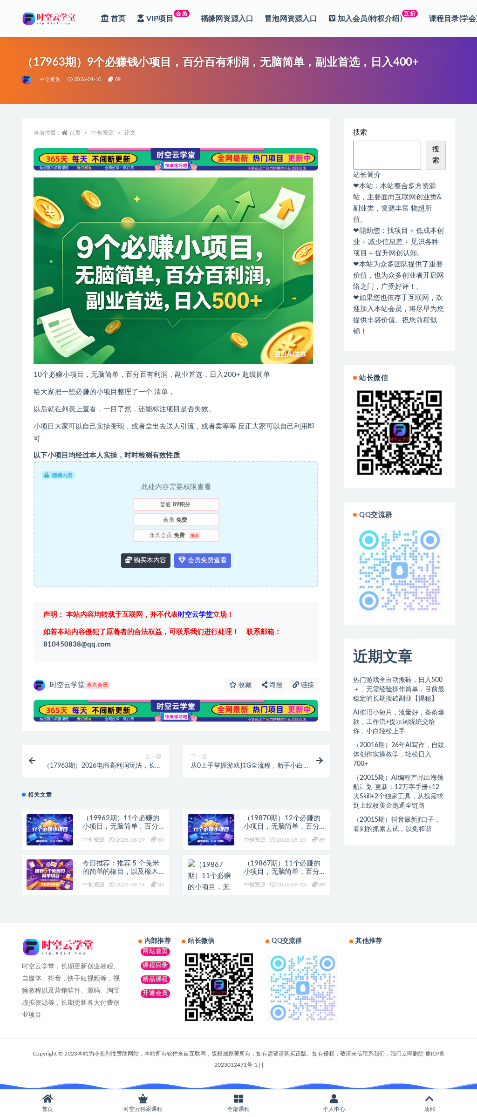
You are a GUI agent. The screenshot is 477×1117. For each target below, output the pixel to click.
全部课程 (238, 1109)
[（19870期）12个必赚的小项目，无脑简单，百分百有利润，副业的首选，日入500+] (211, 829)
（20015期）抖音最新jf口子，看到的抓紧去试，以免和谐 (397, 824)
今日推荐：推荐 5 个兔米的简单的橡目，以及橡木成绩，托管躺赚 (120, 872)
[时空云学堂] (27, 79)
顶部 (429, 1109)
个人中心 (334, 1109)
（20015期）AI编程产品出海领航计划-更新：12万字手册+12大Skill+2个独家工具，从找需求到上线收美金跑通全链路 (398, 792)
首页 (75, 133)
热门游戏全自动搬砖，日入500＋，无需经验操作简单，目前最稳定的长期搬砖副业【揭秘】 (398, 689)
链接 (306, 685)
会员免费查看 (206, 560)
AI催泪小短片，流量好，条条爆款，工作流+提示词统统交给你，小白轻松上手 (398, 722)
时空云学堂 (79, 684)
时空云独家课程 (143, 1109)
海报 (274, 685)
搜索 (360, 132)
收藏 (244, 685)
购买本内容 (149, 560)
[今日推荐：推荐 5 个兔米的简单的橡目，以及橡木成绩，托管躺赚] (50, 875)
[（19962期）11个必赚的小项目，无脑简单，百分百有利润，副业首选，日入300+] (50, 829)
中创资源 (50, 79)
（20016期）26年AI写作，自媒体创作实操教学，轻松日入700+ (398, 754)
